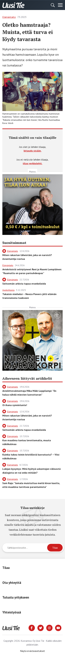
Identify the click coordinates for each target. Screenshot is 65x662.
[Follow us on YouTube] (58, 627)
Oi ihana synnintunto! (14, 405)
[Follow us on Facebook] (32, 627)
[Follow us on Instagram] (49, 627)
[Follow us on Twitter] (40, 627)
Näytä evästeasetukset (32, 650)
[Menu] (60, 5)
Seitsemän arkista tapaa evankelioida (24, 283)
